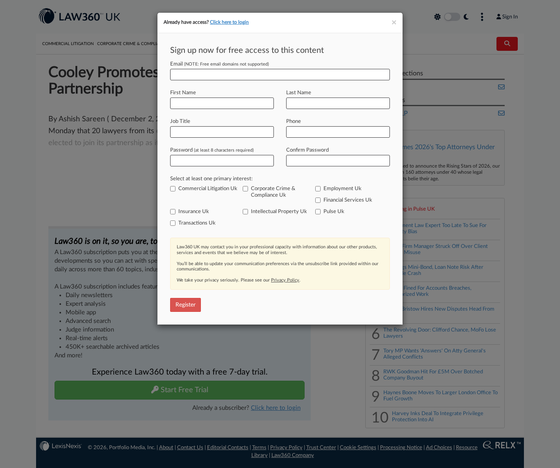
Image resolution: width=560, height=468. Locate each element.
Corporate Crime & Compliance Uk (273, 192)
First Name (183, 92)
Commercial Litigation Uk (207, 188)
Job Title (180, 121)
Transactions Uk (197, 223)
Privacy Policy (285, 280)
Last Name (298, 92)
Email (219, 64)
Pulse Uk (333, 211)
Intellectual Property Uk (279, 211)
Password (212, 150)
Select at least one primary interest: (211, 179)
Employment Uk (342, 188)
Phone (293, 121)
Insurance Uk (193, 211)
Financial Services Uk (347, 200)
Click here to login (229, 22)
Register (185, 305)
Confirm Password (307, 150)
